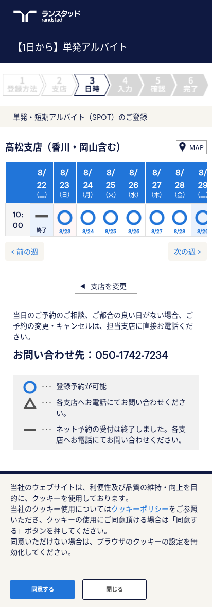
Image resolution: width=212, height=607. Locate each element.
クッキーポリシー (140, 508)
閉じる (114, 589)
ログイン (174, 16)
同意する (42, 589)
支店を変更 (109, 286)
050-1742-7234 (131, 355)
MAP (196, 147)
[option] (110, 202)
